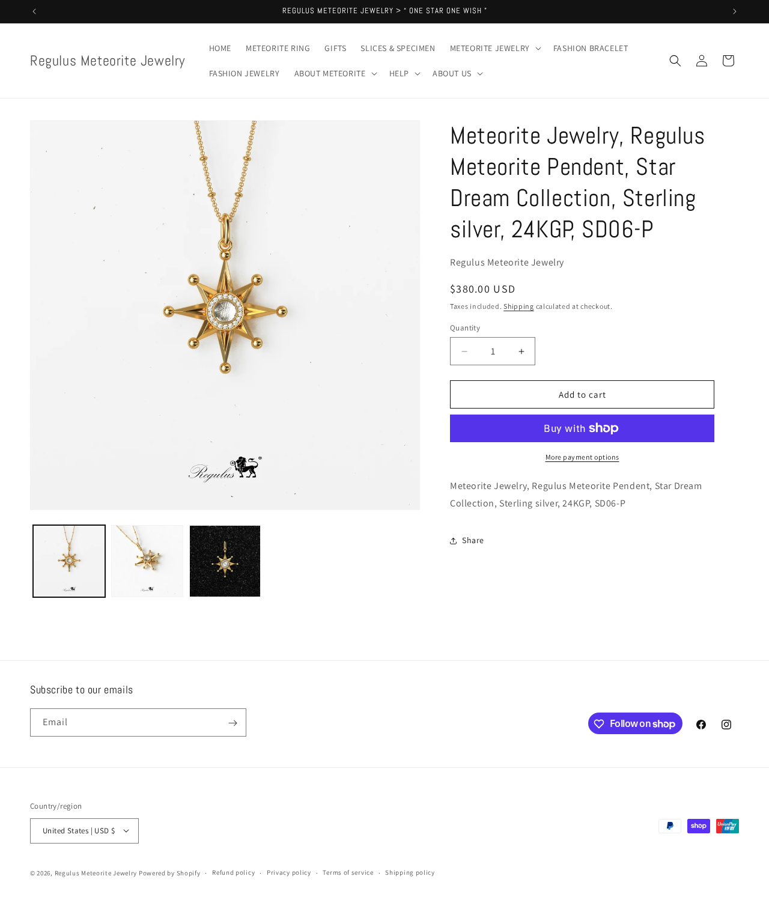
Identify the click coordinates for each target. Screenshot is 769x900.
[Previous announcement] (34, 11)
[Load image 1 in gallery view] (69, 561)
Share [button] (473, 540)
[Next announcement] (735, 11)
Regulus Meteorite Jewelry (96, 872)
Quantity (465, 328)
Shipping (518, 306)
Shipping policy (410, 872)
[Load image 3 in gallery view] (225, 561)
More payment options (582, 456)
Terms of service (348, 872)
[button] (494, 48)
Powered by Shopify (170, 872)
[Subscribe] (232, 723)
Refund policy (233, 872)
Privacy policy (289, 872)
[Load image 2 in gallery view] (147, 561)
